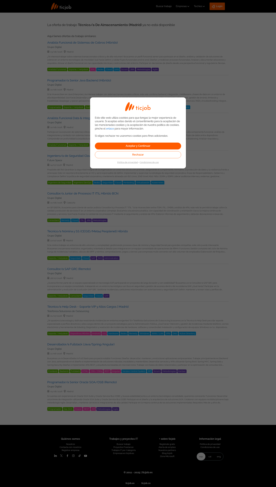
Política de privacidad (127, 162)
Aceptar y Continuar (138, 145)
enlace (110, 128)
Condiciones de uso (149, 162)
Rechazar (138, 154)
